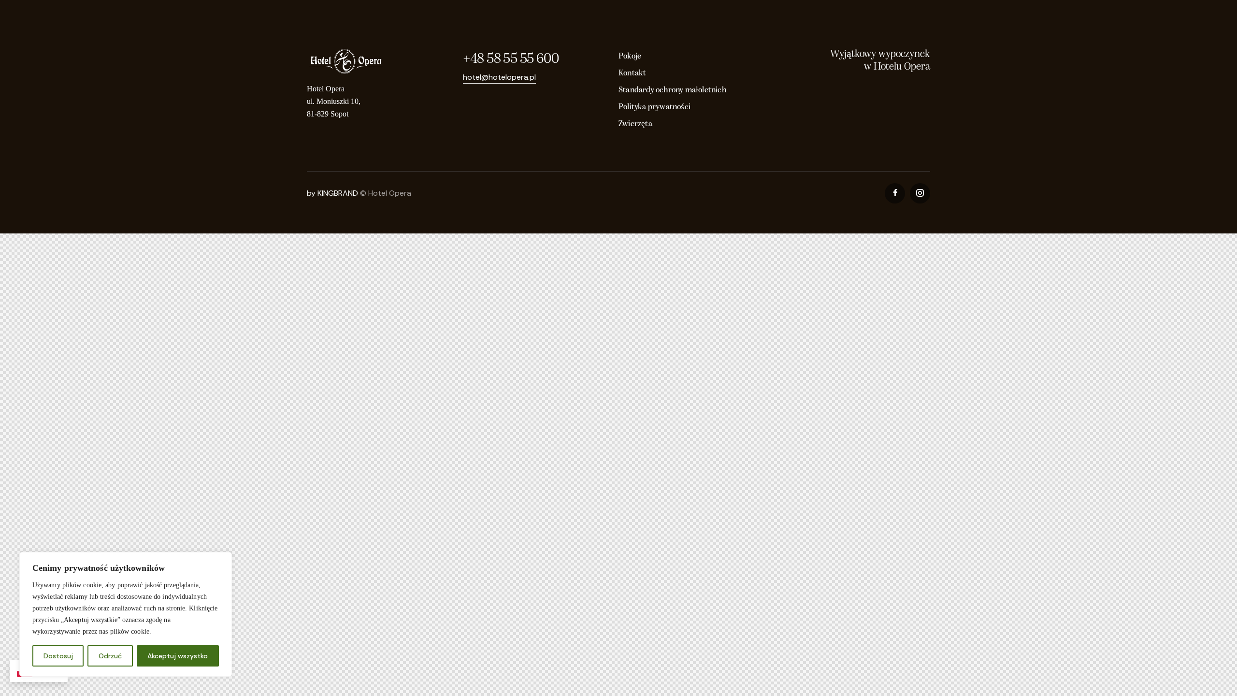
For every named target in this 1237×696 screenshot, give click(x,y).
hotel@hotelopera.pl (499, 77)
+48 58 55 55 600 (511, 59)
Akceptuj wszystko (177, 656)
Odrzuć (110, 656)
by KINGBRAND (332, 193)
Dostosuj (58, 656)
